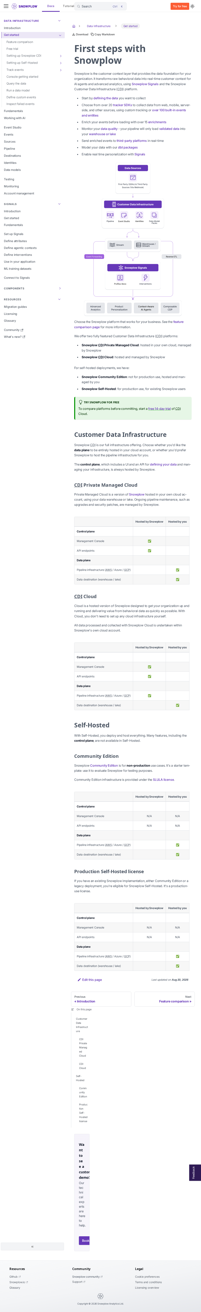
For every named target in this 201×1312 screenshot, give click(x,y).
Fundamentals (13, 111)
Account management (19, 193)
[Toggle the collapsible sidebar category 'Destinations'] (60, 156)
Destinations (12, 156)
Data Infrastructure (21, 20)
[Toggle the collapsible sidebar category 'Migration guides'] (60, 307)
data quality (109, 129)
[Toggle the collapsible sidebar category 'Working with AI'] (60, 118)
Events (8, 134)
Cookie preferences (147, 1276)
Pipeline (9, 148)
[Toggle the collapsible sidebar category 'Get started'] (60, 35)
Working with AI (14, 118)
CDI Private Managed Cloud (83, 1047)
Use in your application (19, 261)
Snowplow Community (86, 1276)
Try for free (180, 6)
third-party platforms (132, 141)
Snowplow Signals (145, 84)
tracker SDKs (122, 105)
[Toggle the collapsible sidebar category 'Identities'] (60, 163)
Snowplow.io (17, 1282)
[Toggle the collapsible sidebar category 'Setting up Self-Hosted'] (60, 63)
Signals (10, 203)
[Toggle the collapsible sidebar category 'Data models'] (60, 170)
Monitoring (11, 186)
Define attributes (15, 241)
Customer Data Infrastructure (82, 1025)
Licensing (10, 314)
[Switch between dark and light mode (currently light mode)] (192, 6)
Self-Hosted (80, 1078)
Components (14, 288)
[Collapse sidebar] (32, 1246)
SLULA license (163, 780)
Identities (10, 163)
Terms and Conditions (148, 1282)
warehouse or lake (102, 134)
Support (77, 1281)
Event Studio (12, 127)
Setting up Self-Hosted (22, 63)
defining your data (163, 464)
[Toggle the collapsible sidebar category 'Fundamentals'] (60, 111)
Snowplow (136, 494)
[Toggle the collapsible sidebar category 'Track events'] (60, 70)
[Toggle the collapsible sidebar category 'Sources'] (60, 141)
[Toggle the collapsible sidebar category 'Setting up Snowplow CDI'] (60, 56)
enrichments (157, 122)
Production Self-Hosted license (83, 1112)
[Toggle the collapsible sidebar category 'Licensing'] (60, 314)
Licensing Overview (147, 1287)
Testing (9, 179)
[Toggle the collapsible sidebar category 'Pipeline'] (60, 149)
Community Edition (104, 765)
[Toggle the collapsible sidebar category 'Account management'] (60, 193)
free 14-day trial (159, 409)
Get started (11, 35)
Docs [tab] (50, 6)
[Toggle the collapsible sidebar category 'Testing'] (60, 179)
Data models (12, 170)
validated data (169, 129)
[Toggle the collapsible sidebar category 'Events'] (60, 134)
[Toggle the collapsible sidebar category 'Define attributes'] (60, 241)
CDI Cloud (82, 1066)
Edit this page (92, 980)
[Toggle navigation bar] (6, 6)
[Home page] (74, 26)
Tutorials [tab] (69, 6)
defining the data (105, 98)
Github (13, 1276)
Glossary (14, 1287)
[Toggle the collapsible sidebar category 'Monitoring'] (60, 186)
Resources (12, 299)
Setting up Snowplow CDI (23, 55)
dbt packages (128, 147)
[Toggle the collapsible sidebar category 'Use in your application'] (60, 262)
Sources (10, 141)
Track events (15, 70)
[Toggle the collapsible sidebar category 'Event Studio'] (60, 127)
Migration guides (15, 307)
